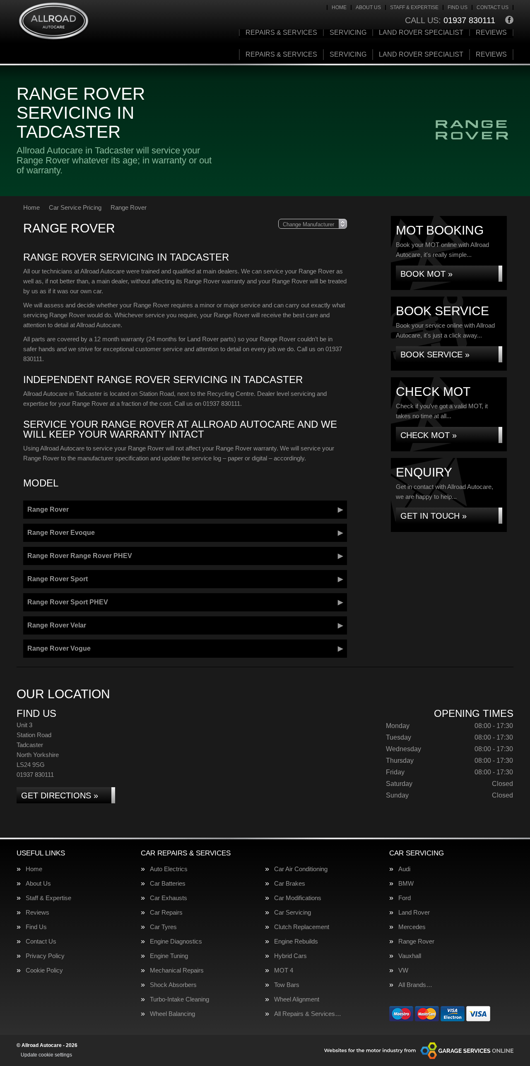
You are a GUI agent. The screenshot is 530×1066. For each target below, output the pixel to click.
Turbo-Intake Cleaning (179, 999)
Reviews (491, 32)
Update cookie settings (46, 1055)
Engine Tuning (169, 956)
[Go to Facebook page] (509, 20)
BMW (406, 883)
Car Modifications (297, 898)
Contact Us (492, 7)
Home (339, 7)
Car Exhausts (168, 898)
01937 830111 (450, 20)
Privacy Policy (45, 956)
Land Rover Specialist (421, 32)
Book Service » (435, 354)
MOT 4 (283, 970)
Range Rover (416, 941)
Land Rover (414, 912)
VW (403, 970)
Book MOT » (426, 273)
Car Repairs (166, 912)
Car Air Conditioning (301, 869)
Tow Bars (286, 985)
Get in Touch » (433, 515)
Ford (404, 898)
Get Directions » (59, 795)
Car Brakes (289, 883)
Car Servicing (292, 912)
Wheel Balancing (172, 1014)
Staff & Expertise (414, 7)
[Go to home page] (54, 21)
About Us (368, 7)
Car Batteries (168, 883)
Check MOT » (428, 435)
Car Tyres (163, 927)
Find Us (457, 7)
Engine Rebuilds (296, 941)
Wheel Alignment (296, 999)
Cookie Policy (44, 970)
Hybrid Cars (290, 956)
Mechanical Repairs (177, 970)
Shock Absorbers (173, 985)
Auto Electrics (169, 869)
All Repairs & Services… (307, 1014)
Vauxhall (409, 956)
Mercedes (412, 927)
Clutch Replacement (301, 927)
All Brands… (415, 985)
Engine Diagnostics (176, 941)
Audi (404, 869)
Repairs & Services (281, 32)
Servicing (348, 32)
